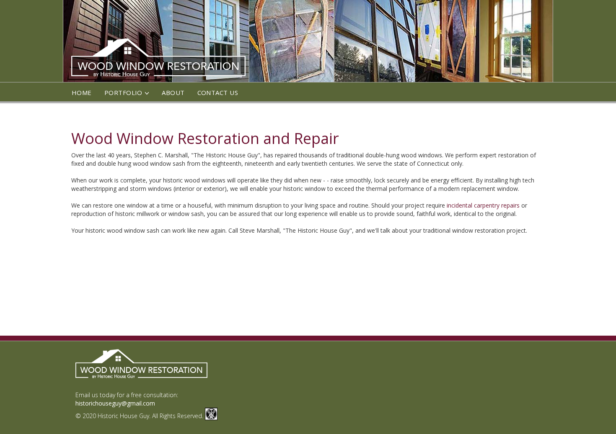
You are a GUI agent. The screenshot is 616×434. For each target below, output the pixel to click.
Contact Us (217, 92)
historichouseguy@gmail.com (115, 403)
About (173, 92)
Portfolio (123, 92)
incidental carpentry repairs (483, 205)
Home (82, 92)
